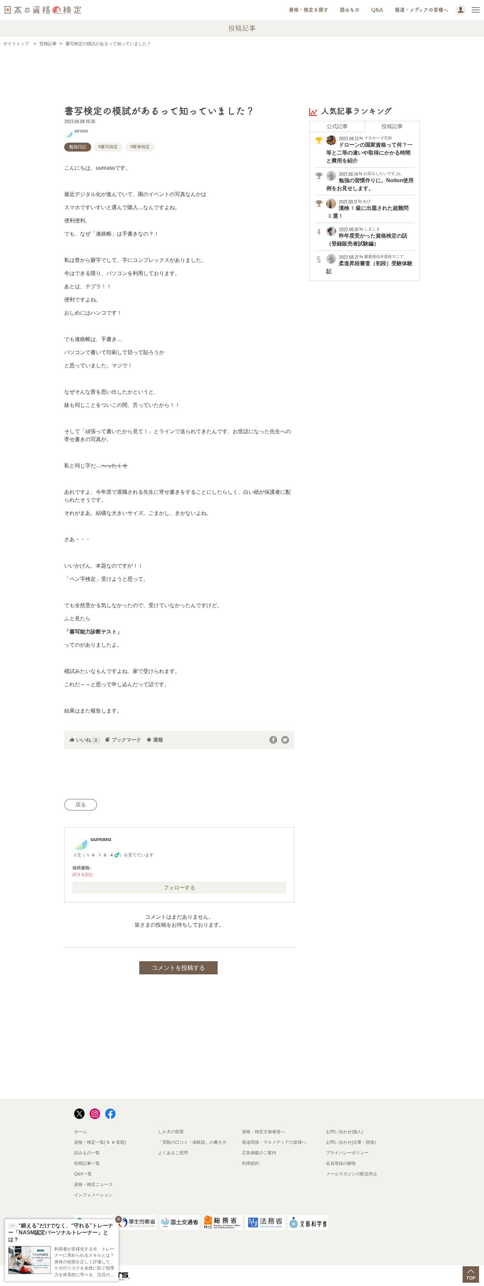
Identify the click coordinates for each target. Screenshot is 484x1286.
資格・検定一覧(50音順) (100, 1142)
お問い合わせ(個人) (344, 1131)
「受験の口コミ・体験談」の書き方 (192, 1142)
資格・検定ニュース (93, 1184)
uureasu (81, 130)
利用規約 (250, 1163)
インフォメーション (93, 1194)
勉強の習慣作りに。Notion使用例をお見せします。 (370, 181)
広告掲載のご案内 (259, 1152)
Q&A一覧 (83, 1173)
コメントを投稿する (178, 967)
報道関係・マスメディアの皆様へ (274, 1142)
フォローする (179, 887)
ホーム (80, 1131)
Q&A (377, 9)
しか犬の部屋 (171, 1131)
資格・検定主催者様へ (263, 1131)
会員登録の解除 (341, 1163)
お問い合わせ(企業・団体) (351, 1142)
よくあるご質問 (173, 1152)
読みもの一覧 (87, 1152)
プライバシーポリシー (347, 1152)
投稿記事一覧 (87, 1163)
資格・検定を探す (308, 9)
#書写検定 (108, 146)
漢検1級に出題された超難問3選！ (367, 209)
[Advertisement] (242, 71)
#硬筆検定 (140, 146)
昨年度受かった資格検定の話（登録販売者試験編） (366, 236)
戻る (80, 804)
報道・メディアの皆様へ (421, 9)
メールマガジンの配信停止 (351, 1173)
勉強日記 (77, 146)
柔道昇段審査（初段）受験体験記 (369, 264)
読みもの (350, 9)
